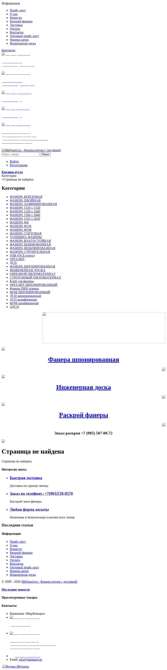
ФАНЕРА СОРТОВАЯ (26, 233)
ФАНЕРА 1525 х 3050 (25, 218)
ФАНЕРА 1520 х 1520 (25, 207)
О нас (14, 545)
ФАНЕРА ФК (19, 222)
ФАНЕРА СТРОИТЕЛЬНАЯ (30, 252)
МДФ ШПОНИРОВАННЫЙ (30, 292)
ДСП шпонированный (25, 296)
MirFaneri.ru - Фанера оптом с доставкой (49, 581)
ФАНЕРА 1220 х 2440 (25, 211)
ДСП (13, 263)
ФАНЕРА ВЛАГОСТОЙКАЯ (30, 241)
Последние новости (16, 589)
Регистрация (18, 165)
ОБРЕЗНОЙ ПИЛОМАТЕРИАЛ (32, 274)
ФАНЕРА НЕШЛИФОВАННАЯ (32, 248)
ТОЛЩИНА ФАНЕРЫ (26, 237)
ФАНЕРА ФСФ (20, 226)
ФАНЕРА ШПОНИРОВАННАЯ (32, 266)
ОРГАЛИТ (17, 259)
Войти (14, 161)
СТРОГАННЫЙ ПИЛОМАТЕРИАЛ (35, 277)
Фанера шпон (19, 571)
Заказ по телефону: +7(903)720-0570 (41, 493)
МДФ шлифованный (24, 303)
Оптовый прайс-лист (24, 567)
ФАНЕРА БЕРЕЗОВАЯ (26, 196)
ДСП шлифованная (23, 299)
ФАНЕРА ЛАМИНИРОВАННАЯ (33, 204)
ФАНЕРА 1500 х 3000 (25, 215)
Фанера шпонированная (83, 359)
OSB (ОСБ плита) (22, 255)
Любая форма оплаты (29, 509)
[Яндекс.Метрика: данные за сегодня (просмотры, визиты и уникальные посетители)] (15, 666)
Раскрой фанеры (83, 415)
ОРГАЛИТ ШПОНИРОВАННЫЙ (33, 285)
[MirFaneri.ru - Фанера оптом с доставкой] (31, 150)
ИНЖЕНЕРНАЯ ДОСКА (27, 270)
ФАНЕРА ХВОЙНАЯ (25, 200)
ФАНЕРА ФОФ (21, 229)
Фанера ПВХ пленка (24, 288)
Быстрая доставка (26, 478)
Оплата (15, 560)
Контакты (8, 50)
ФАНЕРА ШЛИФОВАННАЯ (30, 244)
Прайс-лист (18, 541)
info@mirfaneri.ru (30, 659)
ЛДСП (14, 307)
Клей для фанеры (22, 281)
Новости (16, 549)
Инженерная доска (83, 387)
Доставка (16, 556)
